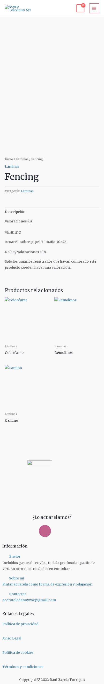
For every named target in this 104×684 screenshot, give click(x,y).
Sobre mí (16, 578)
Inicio (9, 159)
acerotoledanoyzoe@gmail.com (29, 600)
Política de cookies (17, 653)
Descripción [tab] (15, 212)
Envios (15, 557)
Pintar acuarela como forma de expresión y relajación (47, 584)
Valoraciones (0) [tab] (18, 221)
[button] (52, 557)
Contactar (17, 594)
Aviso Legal (11, 638)
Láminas (22, 159)
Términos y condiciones (22, 667)
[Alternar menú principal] (94, 8)
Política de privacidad (20, 624)
